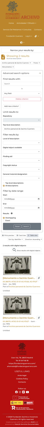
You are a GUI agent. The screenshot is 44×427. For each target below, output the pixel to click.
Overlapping (10, 218)
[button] (36, 36)
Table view (33, 235)
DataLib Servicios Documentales (27, 424)
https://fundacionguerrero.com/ (22, 363)
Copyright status (10, 165)
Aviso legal (22, 375)
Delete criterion (22, 99)
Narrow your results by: (22, 50)
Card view (22, 235)
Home (11, 23)
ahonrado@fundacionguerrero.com (22, 366)
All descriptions (11, 186)
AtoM (33, 422)
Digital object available (12, 148)
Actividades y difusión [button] (26, 23)
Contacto (38, 30)
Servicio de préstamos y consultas (17, 30)
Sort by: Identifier (15, 239)
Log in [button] (28, 36)
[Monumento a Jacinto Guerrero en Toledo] (19, 278)
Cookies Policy (22, 379)
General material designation (15, 174)
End (4, 204)
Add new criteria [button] (11, 106)
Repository (7, 116)
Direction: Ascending (33, 239)
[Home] (21, 10)
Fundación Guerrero (14, 36)
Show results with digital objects (28, 250)
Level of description (11, 139)
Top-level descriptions (14, 183)
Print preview (9, 235)
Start (5, 195)
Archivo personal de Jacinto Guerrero (24, 287)
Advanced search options (16, 73)
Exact (7, 220)
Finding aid (7, 156)
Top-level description (11, 125)
